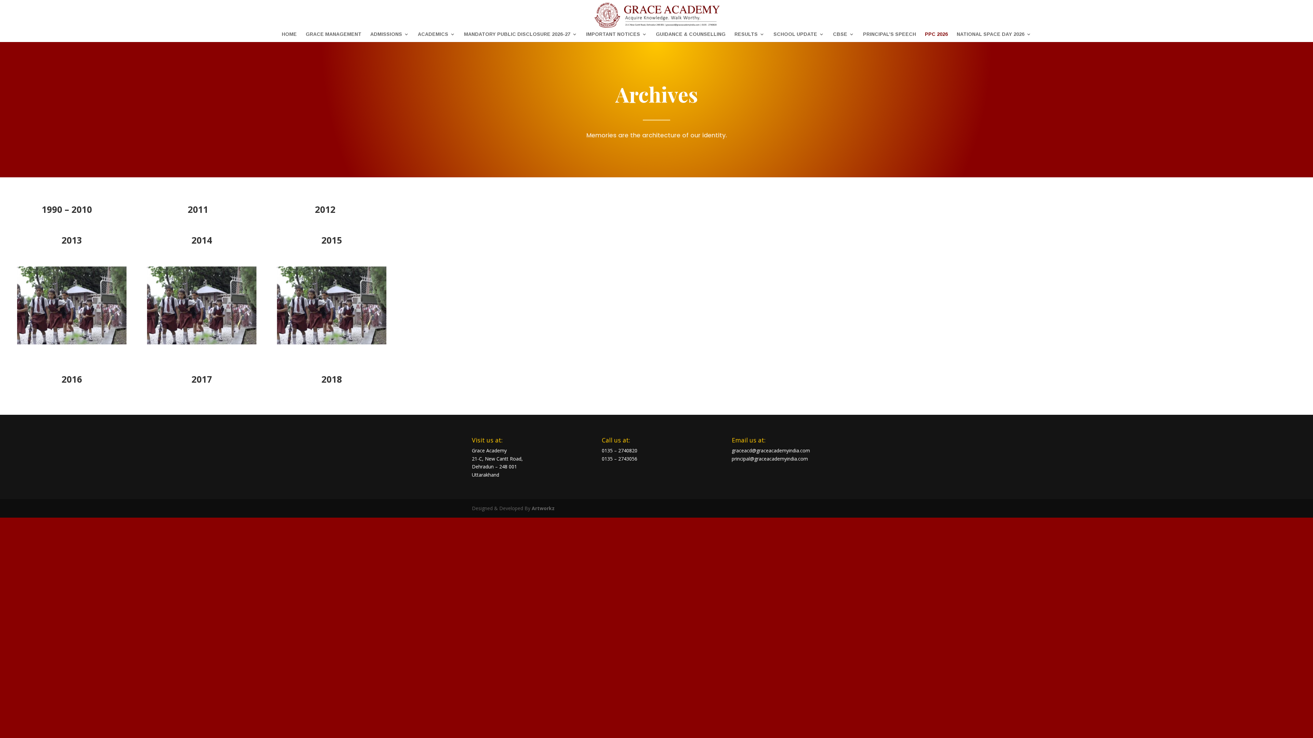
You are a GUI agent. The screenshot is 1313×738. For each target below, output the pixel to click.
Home (289, 34)
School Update (795, 34)
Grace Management (333, 34)
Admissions (386, 34)
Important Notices (613, 34)
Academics (433, 34)
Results (746, 34)
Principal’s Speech (889, 34)
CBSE (840, 34)
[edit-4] (72, 342)
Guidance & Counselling (691, 34)
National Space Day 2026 (990, 34)
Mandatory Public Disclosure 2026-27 (517, 34)
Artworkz (543, 508)
